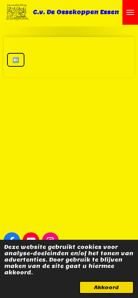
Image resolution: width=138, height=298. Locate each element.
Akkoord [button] (106, 287)
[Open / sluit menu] (130, 12)
